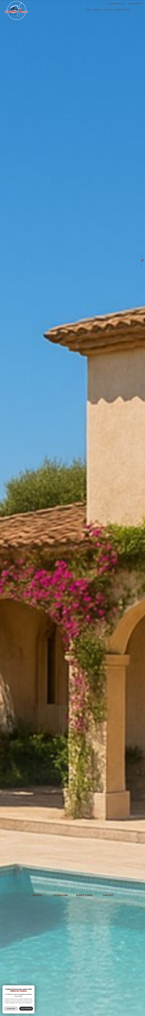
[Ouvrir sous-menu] (101, 9)
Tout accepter (26, 1008)
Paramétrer (11, 1008)
